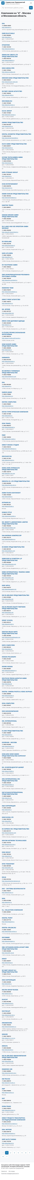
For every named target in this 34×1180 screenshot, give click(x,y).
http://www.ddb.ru (7, 821)
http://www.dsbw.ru (7, 496)
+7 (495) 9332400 (6, 744)
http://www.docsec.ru (7, 892)
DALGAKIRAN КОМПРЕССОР (11, 535)
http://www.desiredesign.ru (9, 670)
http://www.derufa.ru (7, 1049)
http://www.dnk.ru (7, 809)
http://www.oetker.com (8, 313)
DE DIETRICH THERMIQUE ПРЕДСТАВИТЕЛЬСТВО (11, 372)
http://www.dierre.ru (7, 126)
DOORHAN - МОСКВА (9, 742)
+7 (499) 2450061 (6, 912)
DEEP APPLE (6, 585)
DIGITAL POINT (7, 918)
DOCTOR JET (6, 1011)
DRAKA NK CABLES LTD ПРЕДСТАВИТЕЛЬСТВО (10, 55)
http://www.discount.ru (8, 460)
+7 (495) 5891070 (6, 549)
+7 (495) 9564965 (6, 1048)
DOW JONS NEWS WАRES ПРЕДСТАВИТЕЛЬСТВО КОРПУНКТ (14, 755)
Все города (12, 1171)
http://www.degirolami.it (8, 245)
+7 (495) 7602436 (6, 769)
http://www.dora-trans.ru (8, 1110)
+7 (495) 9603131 (6, 610)
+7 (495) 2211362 (6, 458)
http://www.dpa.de (7, 684)
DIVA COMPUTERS (8, 703)
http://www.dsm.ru (7, 856)
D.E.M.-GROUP (7, 111)
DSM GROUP (6, 852)
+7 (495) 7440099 (6, 733)
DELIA (4, 877)
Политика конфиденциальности (10, 1173)
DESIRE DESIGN (7, 666)
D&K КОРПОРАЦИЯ (8, 806)
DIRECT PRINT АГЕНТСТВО (11, 299)
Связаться (4, 1171)
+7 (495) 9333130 (6, 58)
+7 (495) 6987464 (6, 723)
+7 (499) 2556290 (6, 230)
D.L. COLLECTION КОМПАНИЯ (12, 910)
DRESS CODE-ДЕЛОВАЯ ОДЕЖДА (13, 321)
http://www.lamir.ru (7, 188)
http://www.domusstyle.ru (9, 516)
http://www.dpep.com (7, 612)
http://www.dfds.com (7, 867)
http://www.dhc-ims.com (8, 473)
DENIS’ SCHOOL (7, 620)
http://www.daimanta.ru (8, 361)
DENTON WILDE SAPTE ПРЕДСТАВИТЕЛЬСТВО (10, 632)
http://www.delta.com (7, 599)
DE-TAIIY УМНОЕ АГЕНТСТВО (12, 91)
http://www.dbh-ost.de (8, 953)
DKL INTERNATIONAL (9, 721)
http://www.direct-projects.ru (9, 1123)
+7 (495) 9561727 (6, 831)
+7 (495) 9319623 (6, 939)
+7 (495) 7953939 (6, 526)
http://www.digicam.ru (8, 695)
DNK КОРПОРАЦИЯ (8, 980)
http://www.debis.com (8, 577)
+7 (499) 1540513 (6, 301)
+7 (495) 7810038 (6, 494)
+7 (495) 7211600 (6, 414)
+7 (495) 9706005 (6, 1090)
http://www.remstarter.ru (8, 1133)
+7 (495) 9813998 (6, 1001)
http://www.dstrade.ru (8, 506)
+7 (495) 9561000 (6, 384)
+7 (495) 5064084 (6, 35)
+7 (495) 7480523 (6, 267)
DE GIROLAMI (6, 241)
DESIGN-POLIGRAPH (9, 657)
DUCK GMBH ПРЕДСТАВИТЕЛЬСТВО (14, 144)
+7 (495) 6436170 (6, 1131)
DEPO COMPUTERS (8, 645)
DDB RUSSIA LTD (7, 817)
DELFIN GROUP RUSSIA (10, 990)
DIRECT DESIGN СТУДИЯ (10, 445)
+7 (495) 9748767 (6, 290)
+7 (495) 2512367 (6, 659)
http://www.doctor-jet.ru (8, 1015)
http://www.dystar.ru (7, 163)
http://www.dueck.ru (7, 148)
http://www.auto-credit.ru (8, 439)
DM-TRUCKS (6, 1079)
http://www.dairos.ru (7, 396)
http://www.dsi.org (7, 798)
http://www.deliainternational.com (11, 881)
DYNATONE (6, 45)
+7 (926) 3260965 (6, 1071)
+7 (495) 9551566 (6, 124)
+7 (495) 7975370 (6, 576)
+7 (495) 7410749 (6, 1141)
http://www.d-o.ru (6, 325)
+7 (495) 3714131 (6, 974)
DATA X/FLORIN (7, 253)
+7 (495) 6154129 (6, 136)
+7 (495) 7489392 (6, 93)
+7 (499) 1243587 (6, 929)
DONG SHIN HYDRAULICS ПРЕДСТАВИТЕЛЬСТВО (11, 469)
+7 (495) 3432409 (6, 323)
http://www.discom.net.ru (8, 844)
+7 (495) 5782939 (6, 1059)
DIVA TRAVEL (6, 423)
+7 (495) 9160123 (6, 447)
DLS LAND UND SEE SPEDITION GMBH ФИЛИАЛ (15, 227)
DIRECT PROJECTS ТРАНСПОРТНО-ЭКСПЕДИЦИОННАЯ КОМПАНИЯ (13, 1119)
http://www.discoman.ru (8, 105)
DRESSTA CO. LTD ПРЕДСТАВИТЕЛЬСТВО (16, 481)
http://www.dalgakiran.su (8, 539)
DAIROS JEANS (7, 392)
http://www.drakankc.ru (8, 60)
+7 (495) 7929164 (6, 278)
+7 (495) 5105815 (6, 1108)
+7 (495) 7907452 (6, 196)
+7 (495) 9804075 (6, 425)
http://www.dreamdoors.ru (9, 1026)
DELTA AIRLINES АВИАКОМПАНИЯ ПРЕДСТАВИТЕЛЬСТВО (14, 1056)
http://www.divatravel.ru (8, 427)
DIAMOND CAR (7, 1069)
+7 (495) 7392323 (6, 1025)
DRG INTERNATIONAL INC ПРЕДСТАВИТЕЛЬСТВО (11, 780)
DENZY (4, 959)
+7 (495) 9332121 (6, 622)
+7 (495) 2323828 (6, 808)
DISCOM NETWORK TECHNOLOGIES (14, 840)
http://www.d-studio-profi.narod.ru (11, 338)
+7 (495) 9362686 (6, 951)
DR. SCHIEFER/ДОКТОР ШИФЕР (13, 767)
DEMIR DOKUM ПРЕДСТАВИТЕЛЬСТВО (15, 194)
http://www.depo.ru (7, 649)
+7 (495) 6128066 (6, 394)
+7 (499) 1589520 (6, 255)
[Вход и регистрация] (31, 3)
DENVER (5, 1034)
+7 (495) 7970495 (6, 103)
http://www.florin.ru (7, 257)
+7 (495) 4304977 (6, 961)
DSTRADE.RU (6, 502)
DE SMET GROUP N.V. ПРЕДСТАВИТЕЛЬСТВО (10, 971)
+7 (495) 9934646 (6, 991)
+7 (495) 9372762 (6, 359)
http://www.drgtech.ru (8, 784)
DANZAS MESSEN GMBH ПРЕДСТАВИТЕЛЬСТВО (10, 216)
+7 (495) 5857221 (6, 504)
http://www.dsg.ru (7, 176)
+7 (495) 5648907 (6, 796)
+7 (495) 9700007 (6, 404)
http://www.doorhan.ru (8, 746)
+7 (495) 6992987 (6, 668)
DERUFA (5, 1046)
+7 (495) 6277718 (6, 920)
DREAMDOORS (7, 1023)
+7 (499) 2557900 (6, 635)
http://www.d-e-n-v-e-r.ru (8, 1038)
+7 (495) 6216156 (6, 713)
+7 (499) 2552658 (6, 218)
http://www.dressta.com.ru (9, 485)
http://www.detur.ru (7, 415)
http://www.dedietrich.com (9, 376)
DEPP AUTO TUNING (9, 1139)
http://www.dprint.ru (7, 303)
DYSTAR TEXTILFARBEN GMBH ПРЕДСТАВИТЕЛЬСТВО (12, 158)
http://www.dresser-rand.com (10, 82)
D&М (3, 435)
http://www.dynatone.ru (8, 49)
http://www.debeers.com (8, 551)
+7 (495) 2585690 (6, 348)
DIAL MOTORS (7, 1129)
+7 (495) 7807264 (6, 854)
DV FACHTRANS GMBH (9, 265)
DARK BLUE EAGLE (8, 33)
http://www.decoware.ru (8, 941)
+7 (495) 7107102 (6, 842)
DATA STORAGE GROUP (10, 172)
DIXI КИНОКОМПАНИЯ (10, 711)
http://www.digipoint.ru (8, 921)
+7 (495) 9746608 (6, 374)
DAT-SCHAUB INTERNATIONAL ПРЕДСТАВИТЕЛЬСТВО (12, 793)
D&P (3, 1089)
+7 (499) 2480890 (6, 693)
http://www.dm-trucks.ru (8, 1082)
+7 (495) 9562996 (6, 483)
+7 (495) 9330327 (6, 80)
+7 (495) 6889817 (6, 207)
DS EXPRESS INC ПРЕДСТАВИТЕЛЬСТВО (15, 829)
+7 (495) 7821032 (6, 174)
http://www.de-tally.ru (7, 95)
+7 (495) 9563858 (6, 562)
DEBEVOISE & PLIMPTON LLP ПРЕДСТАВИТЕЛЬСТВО (12, 559)
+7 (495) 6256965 (6, 1013)
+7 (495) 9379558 (6, 161)
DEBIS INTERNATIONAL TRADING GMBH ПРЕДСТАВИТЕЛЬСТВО (16, 573)
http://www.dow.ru (7, 350)
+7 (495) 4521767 (6, 311)
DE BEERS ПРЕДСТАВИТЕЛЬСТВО (13, 547)
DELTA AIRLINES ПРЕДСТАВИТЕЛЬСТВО (15, 595)
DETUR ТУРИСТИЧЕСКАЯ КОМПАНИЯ (15, 412)
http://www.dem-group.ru (9, 114)
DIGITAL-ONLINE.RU (9, 928)
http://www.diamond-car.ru (9, 1073)
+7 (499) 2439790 (6, 682)
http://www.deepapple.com (9, 589)
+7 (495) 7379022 (6, 70)
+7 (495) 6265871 (6, 146)
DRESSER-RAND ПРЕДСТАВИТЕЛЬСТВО (15, 78)
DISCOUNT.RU (7, 456)
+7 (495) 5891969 (6, 866)
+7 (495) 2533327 (6, 705)
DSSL (3, 898)
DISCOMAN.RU (7, 101)
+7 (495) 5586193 (6, 1100)
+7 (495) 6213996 (6, 900)
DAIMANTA (6, 357)
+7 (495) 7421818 (6, 47)
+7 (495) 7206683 (6, 514)
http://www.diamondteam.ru (9, 291)
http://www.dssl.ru (7, 902)
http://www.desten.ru (7, 406)
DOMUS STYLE (7, 512)
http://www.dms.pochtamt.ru (9, 280)
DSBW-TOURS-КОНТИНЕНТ (11, 493)
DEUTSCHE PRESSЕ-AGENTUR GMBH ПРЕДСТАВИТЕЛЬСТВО (14, 679)
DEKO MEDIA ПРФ (8, 68)
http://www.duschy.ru (7, 1003)
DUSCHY (5, 999)
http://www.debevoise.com (9, 564)
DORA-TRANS (6, 1106)
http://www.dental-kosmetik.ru (10, 138)
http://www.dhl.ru (6, 27)
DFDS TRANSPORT (8, 864)
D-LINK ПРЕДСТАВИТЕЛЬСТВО (12, 731)
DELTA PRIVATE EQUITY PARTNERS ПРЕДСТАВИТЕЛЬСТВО (13, 608)
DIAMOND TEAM (7, 288)
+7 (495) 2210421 (6, 1122)
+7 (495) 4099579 (6, 1081)
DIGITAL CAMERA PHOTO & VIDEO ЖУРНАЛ (17, 692)
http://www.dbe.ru (7, 37)
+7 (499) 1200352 (6, 437)
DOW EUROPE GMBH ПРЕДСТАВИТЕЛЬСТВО (10, 345)
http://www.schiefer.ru (8, 771)
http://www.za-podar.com (8, 72)
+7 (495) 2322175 (6, 537)
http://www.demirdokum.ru (9, 197)
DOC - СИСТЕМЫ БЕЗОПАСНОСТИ (13, 889)
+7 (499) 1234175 (6, 471)
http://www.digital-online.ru (9, 931)
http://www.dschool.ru (8, 624)
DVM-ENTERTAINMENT (10, 184)
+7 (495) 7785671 (6, 890)
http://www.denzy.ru (7, 962)
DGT (3, 1098)
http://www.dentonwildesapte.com (11, 637)
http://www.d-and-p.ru (8, 1092)
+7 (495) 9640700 (6, 186)
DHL (3, 23)
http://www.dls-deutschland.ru (10, 232)
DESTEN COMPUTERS (9, 402)
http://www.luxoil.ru (7, 993)
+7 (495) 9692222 (6, 647)
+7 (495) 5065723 (6, 336)
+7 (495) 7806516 (6, 1036)
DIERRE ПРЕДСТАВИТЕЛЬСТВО (12, 122)
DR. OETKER (6, 309)
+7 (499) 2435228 (6, 782)
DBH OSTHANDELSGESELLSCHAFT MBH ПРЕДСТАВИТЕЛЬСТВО (15, 948)
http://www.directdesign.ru (9, 448)
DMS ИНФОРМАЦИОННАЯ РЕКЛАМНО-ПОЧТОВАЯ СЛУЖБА (16, 275)
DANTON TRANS (7, 205)
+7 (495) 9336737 (6, 587)
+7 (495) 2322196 (6, 243)
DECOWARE (6, 937)
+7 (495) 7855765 (6, 819)
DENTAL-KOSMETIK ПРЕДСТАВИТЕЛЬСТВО (16, 134)
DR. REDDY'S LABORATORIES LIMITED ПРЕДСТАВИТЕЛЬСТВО (15, 523)
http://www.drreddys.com (8, 527)
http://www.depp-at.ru (8, 1143)
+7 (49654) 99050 (6, 25)
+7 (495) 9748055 (6, 758)
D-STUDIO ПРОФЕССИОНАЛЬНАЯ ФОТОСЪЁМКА (13, 333)
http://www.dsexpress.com (9, 833)
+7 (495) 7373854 (6, 113)
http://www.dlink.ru (7, 734)
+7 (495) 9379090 (6, 597)
